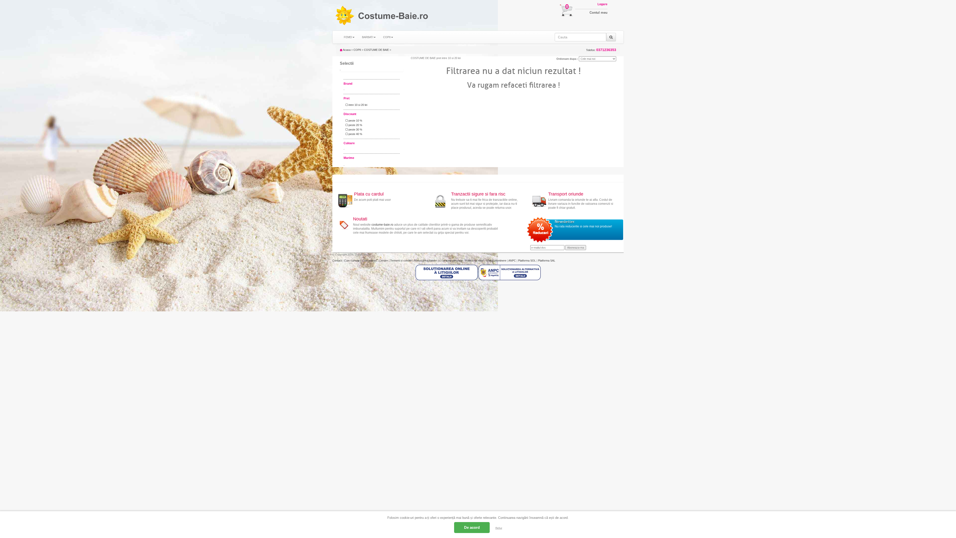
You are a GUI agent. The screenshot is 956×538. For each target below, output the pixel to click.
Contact (337, 260)
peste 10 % (355, 120)
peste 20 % (355, 125)
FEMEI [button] (348, 37)
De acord (472, 527)
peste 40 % (355, 134)
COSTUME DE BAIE (376, 49)
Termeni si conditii (401, 260)
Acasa (346, 49)
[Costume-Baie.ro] (344, 15)
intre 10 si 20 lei (357, 104)
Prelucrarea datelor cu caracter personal (439, 260)
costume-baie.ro (382, 224)
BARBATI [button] (367, 37)
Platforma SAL (546, 260)
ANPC (512, 260)
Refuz (498, 528)
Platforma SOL (527, 260)
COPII (357, 49)
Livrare (384, 260)
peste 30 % (355, 129)
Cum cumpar (352, 260)
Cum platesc (370, 260)
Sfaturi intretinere (496, 260)
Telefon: (601, 50)
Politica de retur (474, 260)
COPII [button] (387, 37)
